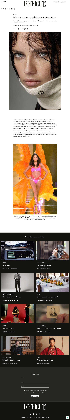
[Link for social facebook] (33, 414)
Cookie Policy (45, 417)
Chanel (30, 119)
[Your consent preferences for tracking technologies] (67, 417)
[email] (1, 9)
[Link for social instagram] (36, 414)
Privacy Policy (42, 392)
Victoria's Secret (21, 119)
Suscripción (56, 2)
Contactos (29, 417)
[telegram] (14, 9)
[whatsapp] (12, 9)
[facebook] (3, 9)
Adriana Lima (33, 121)
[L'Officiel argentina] (35, 4)
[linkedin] (8, 9)
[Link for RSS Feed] (39, 414)
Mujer (15, 14)
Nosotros (23, 417)
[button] (55, 182)
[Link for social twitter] (30, 414)
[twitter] (10, 9)
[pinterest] (5, 9)
